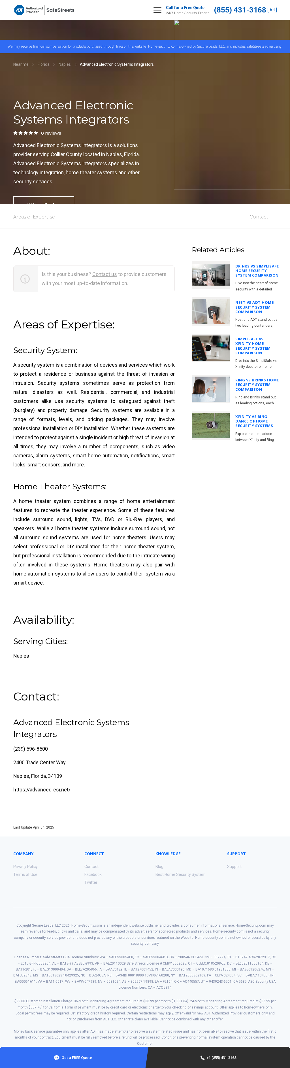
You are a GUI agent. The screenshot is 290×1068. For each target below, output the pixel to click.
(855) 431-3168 (240, 10)
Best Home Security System (180, 874)
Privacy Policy (25, 866)
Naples (65, 64)
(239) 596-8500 (30, 749)
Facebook (93, 874)
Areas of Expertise (34, 217)
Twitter (90, 882)
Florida (44, 64)
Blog (159, 866)
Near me (21, 64)
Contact (259, 217)
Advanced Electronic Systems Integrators (117, 64)
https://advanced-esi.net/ (42, 790)
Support (234, 866)
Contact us (104, 274)
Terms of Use (25, 874)
